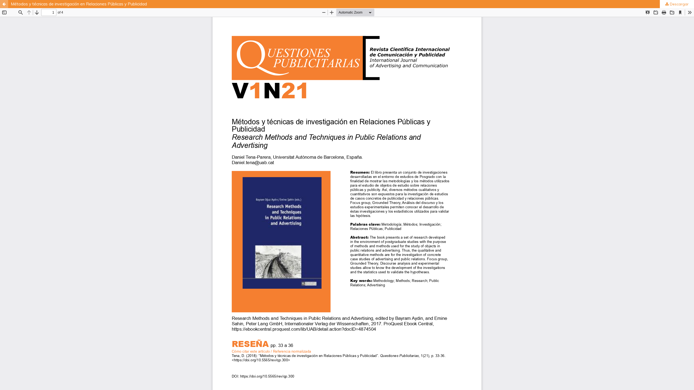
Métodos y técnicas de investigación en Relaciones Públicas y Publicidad (79, 3)
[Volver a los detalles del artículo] (4, 4)
